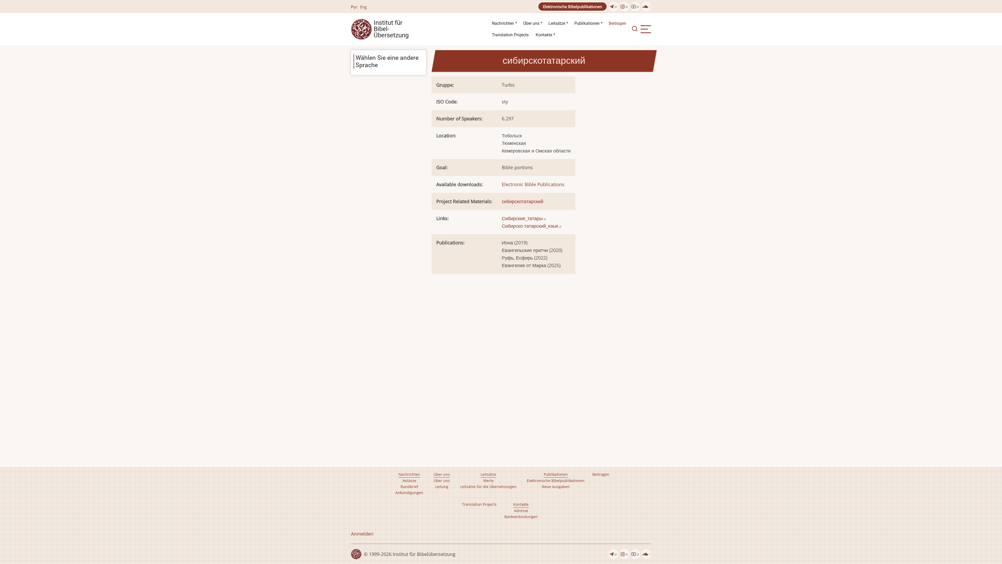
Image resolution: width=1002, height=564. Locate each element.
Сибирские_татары (522, 218)
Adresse (521, 510)
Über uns (531, 23)
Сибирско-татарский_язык (530, 226)
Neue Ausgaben (556, 486)
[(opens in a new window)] (613, 6)
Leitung (441, 486)
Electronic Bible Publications (533, 184)
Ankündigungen (409, 492)
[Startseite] (361, 29)
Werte (488, 480)
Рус (354, 6)
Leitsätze (556, 23)
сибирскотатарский (522, 201)
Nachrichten (503, 23)
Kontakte (544, 34)
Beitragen (617, 23)
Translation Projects (510, 34)
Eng (363, 6)
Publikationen (587, 23)
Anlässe (409, 480)
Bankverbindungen (521, 516)
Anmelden (362, 534)
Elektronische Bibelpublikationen (572, 6)
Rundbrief (409, 486)
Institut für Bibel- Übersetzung (391, 29)
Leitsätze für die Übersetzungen (488, 486)
